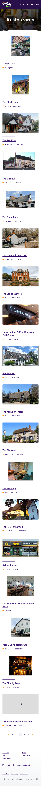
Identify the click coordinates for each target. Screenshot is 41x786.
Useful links (5, 774)
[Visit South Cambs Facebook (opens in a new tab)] (13, 765)
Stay (4, 756)
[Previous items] (8, 734)
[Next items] (32, 734)
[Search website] (20, 4)
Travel (24, 753)
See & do (5, 753)
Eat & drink (6, 759)
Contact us (26, 756)
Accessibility (14, 774)
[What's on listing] (28, 4)
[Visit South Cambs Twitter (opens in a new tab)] (9, 764)
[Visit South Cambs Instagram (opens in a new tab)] (3, 765)
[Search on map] (24, 4)
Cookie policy (24, 774)
